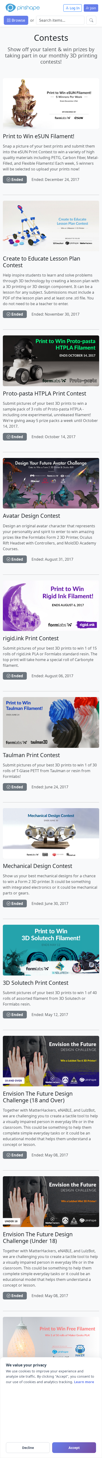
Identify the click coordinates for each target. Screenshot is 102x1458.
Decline (28, 1447)
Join (92, 8)
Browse (18, 20)
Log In (74, 8)
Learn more (84, 1382)
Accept (74, 1447)
